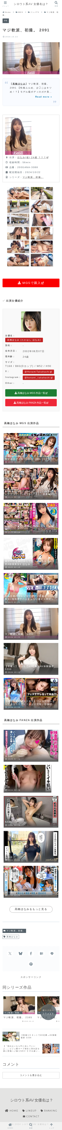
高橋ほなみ (19, 84)
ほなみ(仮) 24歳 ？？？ (31, 157)
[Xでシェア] (10, 953)
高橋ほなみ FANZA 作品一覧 (31, 402)
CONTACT (32, 1116)
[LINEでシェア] (52, 953)
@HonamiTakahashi (37, 372)
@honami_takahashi (37, 377)
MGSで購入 (31, 283)
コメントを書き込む (31, 1075)
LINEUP (30, 1110)
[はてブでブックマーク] (41, 953)
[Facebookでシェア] (31, 953)
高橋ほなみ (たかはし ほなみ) (24, 340)
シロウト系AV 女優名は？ (31, 4)
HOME (13, 1110)
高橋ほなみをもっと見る (31, 909)
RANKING (50, 1110)
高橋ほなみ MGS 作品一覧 (31, 393)
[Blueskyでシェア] (20, 953)
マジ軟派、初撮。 (33, 177)
